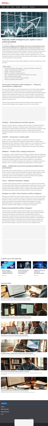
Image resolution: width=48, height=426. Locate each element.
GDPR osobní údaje (5, 409)
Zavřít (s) (31, 418)
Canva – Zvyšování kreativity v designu (13, 76)
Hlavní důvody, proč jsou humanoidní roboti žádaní (23, 272)
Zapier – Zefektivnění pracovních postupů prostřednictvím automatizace (20, 74)
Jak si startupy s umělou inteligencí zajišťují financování (7, 272)
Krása (8, 7)
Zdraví (3, 7)
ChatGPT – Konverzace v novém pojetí (13, 71)
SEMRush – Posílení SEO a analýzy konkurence (15, 73)
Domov (12, 7)
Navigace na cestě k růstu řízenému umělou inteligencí (17, 77)
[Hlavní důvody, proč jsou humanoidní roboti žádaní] (24, 262)
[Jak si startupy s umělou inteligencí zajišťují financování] (8, 262)
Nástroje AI (32, 7)
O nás (2, 414)
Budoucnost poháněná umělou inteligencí (14, 79)
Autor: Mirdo (5, 44)
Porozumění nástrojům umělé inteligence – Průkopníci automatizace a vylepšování (23, 68)
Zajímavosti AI (25, 7)
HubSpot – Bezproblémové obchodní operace (15, 70)
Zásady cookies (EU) (5, 411)
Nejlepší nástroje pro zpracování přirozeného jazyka (39, 272)
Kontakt (2, 406)
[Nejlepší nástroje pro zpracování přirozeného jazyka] (40, 262)
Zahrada (18, 7)
